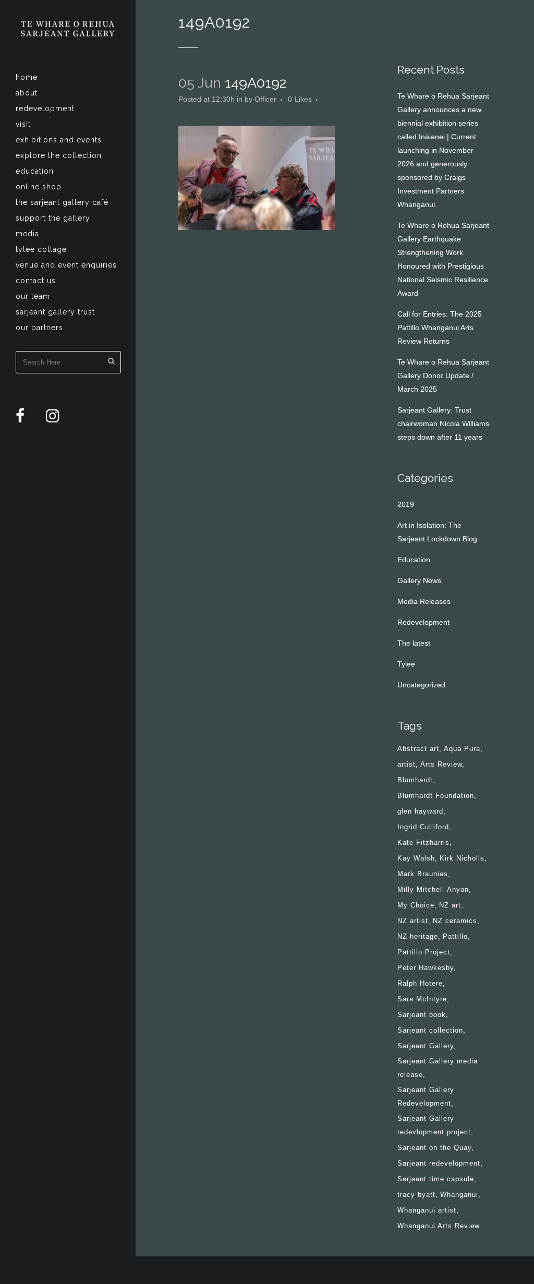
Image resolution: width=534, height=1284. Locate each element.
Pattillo (455, 936)
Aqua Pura (462, 749)
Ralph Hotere (420, 983)
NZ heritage (417, 936)
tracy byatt (416, 1194)
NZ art (450, 905)
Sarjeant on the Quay (434, 1148)
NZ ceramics (455, 921)
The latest (413, 643)
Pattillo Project (423, 952)
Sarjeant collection (430, 1030)
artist (406, 764)
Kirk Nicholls (462, 858)
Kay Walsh (416, 858)
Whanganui (459, 1194)
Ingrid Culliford (423, 827)
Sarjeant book (421, 1015)
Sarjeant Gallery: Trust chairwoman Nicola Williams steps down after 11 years (443, 423)
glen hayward (420, 811)
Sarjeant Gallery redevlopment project (434, 1125)
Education (413, 559)
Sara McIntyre (422, 999)
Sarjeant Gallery (425, 1046)
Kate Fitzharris (423, 842)
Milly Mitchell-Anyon (433, 889)
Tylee (406, 664)
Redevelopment (423, 622)
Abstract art (418, 749)
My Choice (415, 905)
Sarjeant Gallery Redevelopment (425, 1096)
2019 (405, 504)
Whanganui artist (426, 1210)
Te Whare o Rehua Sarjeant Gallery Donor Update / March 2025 (443, 375)
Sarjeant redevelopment (438, 1163)
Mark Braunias (422, 874)
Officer (265, 99)
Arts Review (441, 764)
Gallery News (419, 580)
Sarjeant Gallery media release (437, 1068)
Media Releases (424, 601)
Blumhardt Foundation (435, 796)
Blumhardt (415, 780)
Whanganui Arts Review (438, 1226)
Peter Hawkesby (425, 968)
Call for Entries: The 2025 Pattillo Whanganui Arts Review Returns (439, 327)
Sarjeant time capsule (435, 1179)
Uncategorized (421, 685)
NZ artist (412, 921)
